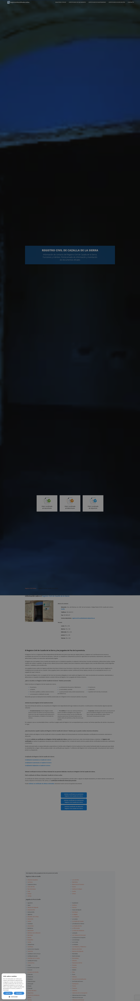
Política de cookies (13, 990)
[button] (13, 997)
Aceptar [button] (8, 993)
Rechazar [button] (19, 993)
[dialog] (14, 986)
